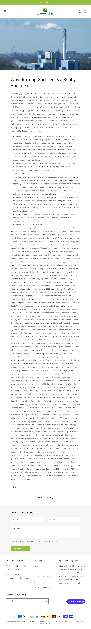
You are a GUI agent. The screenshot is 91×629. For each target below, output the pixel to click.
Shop (34, 571)
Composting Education (41, 587)
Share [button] (15, 487)
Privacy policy (55, 621)
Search (35, 566)
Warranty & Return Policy (42, 577)
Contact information (46, 623)
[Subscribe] (45, 601)
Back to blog (47, 497)
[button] (5, 11)
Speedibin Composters (18, 621)
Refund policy (44, 621)
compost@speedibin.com (17, 578)
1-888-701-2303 (12, 574)
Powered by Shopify (32, 621)
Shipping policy (79, 621)
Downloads (37, 582)
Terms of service (67, 621)
